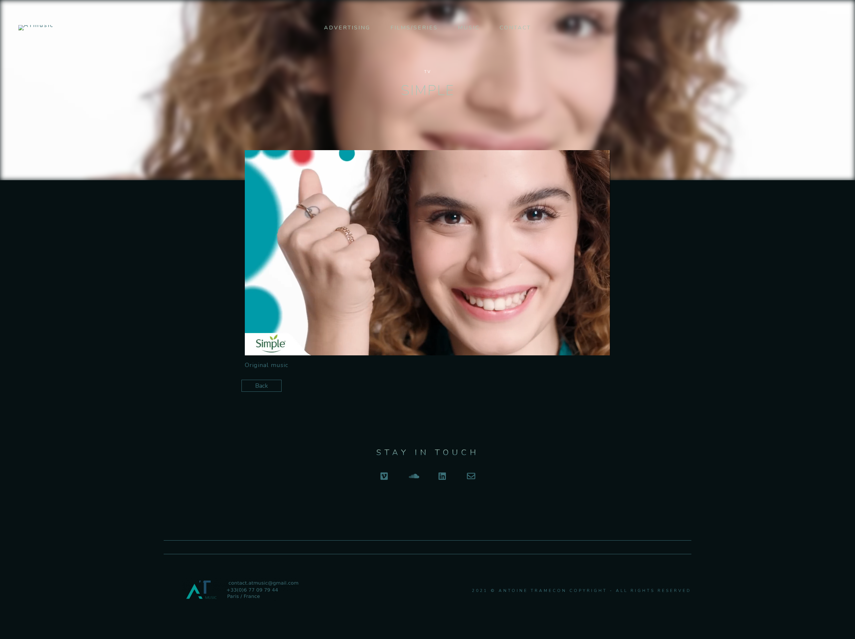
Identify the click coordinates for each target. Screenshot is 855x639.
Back (261, 386)
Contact (515, 27)
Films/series (414, 27)
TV (427, 71)
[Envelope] (471, 476)
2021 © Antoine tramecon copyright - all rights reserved (581, 590)
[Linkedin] (442, 476)
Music (469, 27)
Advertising (347, 27)
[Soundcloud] (413, 476)
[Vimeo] (384, 476)
